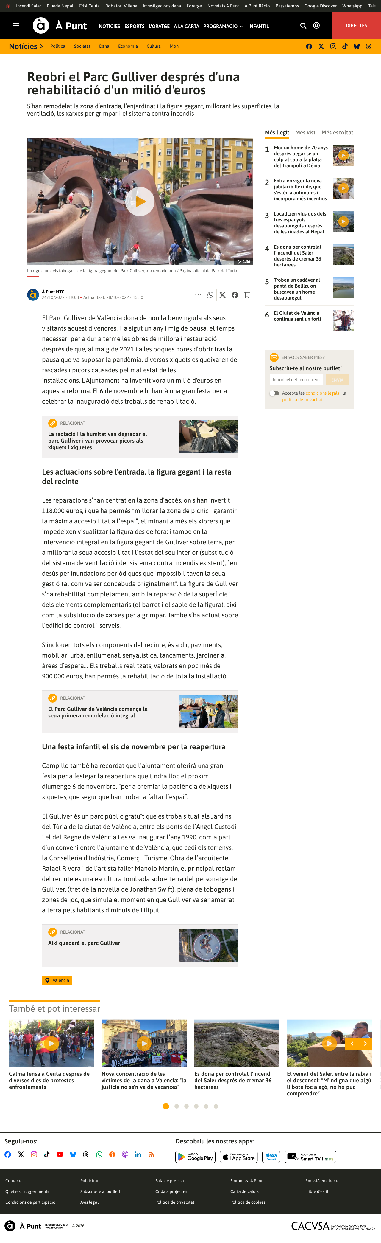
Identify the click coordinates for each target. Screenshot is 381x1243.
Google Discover (321, 5)
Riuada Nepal (60, 5)
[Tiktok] (345, 46)
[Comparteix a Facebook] (235, 295)
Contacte (14, 1180)
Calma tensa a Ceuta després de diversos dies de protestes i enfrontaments (49, 1080)
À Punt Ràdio (257, 5)
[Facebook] (309, 46)
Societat (82, 46)
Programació (220, 27)
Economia (128, 46)
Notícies (109, 27)
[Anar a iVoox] (113, 1154)
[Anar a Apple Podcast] (126, 1154)
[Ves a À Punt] (60, 25)
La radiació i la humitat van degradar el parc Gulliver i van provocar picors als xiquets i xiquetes (97, 440)
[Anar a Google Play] (195, 1157)
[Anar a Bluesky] (74, 1154)
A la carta (186, 27)
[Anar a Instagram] (35, 1154)
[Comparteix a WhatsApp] (210, 295)
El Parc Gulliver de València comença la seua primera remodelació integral (98, 712)
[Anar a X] (22, 1154)
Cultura (154, 46)
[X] (321, 46)
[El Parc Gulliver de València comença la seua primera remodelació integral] (208, 711)
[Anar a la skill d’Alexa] (271, 1157)
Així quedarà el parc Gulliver (84, 943)
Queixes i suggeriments (27, 1191)
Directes (356, 25)
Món (174, 46)
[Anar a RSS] (152, 1154)
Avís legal (89, 1202)
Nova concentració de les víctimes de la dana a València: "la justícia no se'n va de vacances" (144, 1080)
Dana (104, 46)
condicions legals (322, 393)
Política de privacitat (174, 1202)
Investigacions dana (162, 5)
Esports (134, 27)
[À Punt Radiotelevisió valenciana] (36, 1225)
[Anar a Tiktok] (48, 1154)
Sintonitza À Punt (246, 1180)
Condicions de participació (30, 1202)
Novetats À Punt (223, 5)
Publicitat (89, 1180)
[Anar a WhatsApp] (100, 1154)
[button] (166, 1106)
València (61, 980)
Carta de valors (244, 1191)
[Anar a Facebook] (8, 1154)
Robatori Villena (121, 5)
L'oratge (194, 5)
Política (57, 46)
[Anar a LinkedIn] (139, 1154)
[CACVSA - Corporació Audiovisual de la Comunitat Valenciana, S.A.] (334, 1225)
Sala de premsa (169, 1180)
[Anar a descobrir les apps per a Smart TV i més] (310, 1157)
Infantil (258, 27)
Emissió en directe (322, 1180)
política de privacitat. (303, 399)
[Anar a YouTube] (61, 1154)
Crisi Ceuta (89, 5)
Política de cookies (248, 1202)
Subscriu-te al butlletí (100, 1191)
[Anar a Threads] (87, 1154)
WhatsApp (352, 5)
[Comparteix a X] (223, 295)
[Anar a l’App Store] (239, 1157)
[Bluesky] (357, 46)
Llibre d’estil (316, 1191)
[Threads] (369, 46)
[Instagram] (333, 46)
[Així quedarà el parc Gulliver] (208, 945)
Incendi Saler (28, 5)
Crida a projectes (171, 1191)
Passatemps (287, 5)
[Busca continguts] (303, 26)
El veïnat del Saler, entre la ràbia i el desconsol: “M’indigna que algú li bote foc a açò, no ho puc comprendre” (329, 1083)
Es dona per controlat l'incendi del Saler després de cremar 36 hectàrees (233, 1080)
